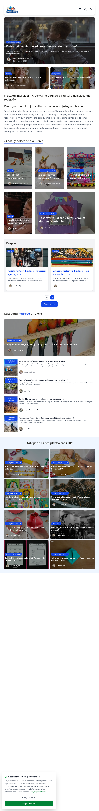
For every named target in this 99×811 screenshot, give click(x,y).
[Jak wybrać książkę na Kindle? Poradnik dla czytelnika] (26, 554)
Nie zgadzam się (29, 798)
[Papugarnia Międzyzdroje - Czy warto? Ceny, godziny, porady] (49, 337)
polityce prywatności (38, 792)
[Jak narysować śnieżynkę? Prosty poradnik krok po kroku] (49, 168)
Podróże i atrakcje (13, 42)
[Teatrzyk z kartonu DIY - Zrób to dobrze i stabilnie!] (65, 213)
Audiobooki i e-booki (13, 554)
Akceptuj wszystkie (28, 804)
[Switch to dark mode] (91, 9)
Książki (8, 74)
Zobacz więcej (49, 304)
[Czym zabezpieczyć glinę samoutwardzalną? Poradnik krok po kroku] (26, 524)
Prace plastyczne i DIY (47, 171)
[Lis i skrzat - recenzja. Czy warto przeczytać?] (18, 168)
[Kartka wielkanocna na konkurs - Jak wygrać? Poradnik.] (26, 493)
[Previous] (47, 297)
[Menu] (79, 9)
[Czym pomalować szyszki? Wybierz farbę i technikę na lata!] (72, 493)
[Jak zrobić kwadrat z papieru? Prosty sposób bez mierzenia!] (72, 554)
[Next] (52, 297)
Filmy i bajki (56, 74)
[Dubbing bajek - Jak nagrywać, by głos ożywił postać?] (72, 524)
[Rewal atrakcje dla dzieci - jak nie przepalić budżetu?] (81, 168)
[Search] (85, 9)
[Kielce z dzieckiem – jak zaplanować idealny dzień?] (49, 40)
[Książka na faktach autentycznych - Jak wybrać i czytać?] (18, 213)
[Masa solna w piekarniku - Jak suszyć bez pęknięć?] (26, 463)
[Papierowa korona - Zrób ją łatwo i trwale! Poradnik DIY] (72, 463)
